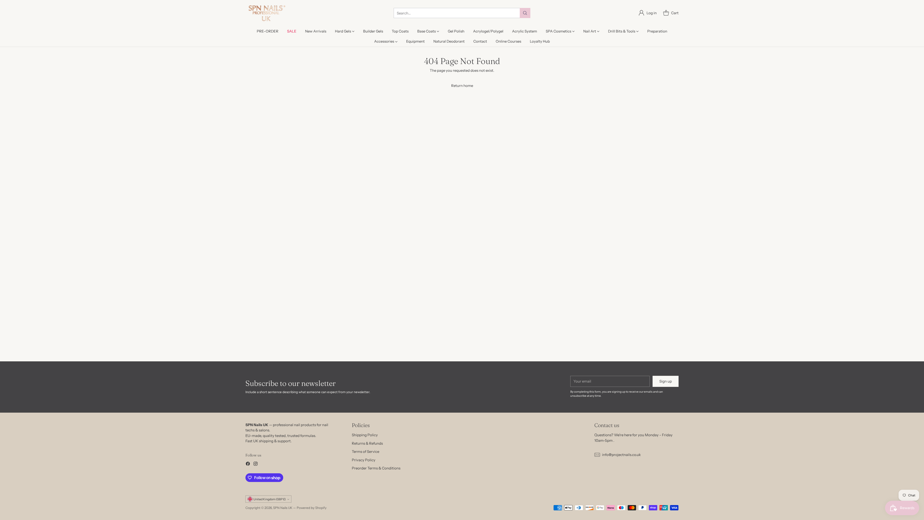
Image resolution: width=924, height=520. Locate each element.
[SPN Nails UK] (266, 13)
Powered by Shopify (312, 508)
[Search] (525, 13)
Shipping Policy (365, 435)
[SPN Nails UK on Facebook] (248, 464)
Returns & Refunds (367, 443)
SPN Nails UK (282, 508)
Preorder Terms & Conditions (376, 468)
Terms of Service (365, 451)
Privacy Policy (363, 460)
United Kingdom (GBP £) (269, 499)
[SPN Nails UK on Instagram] (255, 464)
